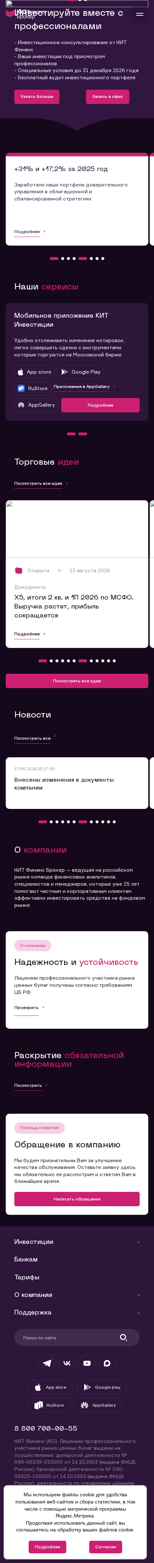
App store (56, 1387)
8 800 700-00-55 (45, 1429)
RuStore (55, 1405)
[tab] (54, 258)
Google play (107, 1387)
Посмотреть (28, 1085)
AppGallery (104, 1405)
